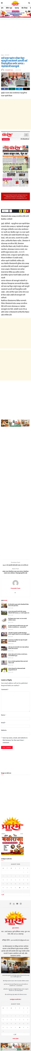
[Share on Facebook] (4, 89)
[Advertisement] (15, 36)
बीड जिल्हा (24, 8)
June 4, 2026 (11, 672)
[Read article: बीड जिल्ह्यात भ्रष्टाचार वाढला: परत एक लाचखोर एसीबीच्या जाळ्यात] (4, 620)
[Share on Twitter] (26, 89)
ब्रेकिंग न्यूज (9, 8)
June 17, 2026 (11, 650)
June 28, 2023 (18, 70)
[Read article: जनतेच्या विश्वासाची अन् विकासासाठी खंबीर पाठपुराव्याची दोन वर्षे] (4, 670)
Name (3, 715)
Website (4, 730)
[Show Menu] (2, 3)
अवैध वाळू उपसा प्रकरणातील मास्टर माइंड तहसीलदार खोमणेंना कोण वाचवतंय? (18, 647)
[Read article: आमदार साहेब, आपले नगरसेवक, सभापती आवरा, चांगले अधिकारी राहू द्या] (4, 655)
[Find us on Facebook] (10, 903)
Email (3, 722)
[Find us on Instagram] (20, 903)
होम (2, 8)
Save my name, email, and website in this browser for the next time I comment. (15, 740)
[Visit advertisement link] (15, 13)
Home (2, 55)
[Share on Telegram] (19, 89)
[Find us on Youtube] (17, 903)
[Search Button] (29, 3)
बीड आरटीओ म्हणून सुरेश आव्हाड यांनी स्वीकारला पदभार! (16, 994)
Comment (5, 689)
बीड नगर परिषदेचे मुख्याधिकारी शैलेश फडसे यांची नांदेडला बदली (18, 662)
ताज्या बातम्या (7, 55)
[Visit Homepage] (15, 3)
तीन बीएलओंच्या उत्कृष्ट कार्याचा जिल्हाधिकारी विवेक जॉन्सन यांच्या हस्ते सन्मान (18, 605)
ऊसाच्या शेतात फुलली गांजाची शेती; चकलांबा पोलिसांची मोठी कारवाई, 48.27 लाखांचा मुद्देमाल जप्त (18, 612)
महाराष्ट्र (17, 8)
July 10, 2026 (11, 608)
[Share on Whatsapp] (11, 89)
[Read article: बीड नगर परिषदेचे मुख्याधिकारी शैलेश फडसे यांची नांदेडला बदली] (4, 663)
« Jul (2, 894)
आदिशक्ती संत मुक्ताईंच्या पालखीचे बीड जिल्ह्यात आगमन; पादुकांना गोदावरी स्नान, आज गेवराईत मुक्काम (19, 633)
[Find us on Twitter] (14, 904)
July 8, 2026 (11, 629)
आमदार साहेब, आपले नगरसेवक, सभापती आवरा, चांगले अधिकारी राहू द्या (17, 655)
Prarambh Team (9, 70)
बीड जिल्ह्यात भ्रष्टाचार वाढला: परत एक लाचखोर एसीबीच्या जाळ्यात (17, 619)
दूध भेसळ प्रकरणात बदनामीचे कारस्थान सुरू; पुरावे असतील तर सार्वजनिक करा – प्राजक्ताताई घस (18, 626)
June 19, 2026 (11, 643)
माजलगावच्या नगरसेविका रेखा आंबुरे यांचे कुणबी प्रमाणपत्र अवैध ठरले (17, 640)
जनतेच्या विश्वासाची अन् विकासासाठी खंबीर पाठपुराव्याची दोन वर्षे (16, 669)
